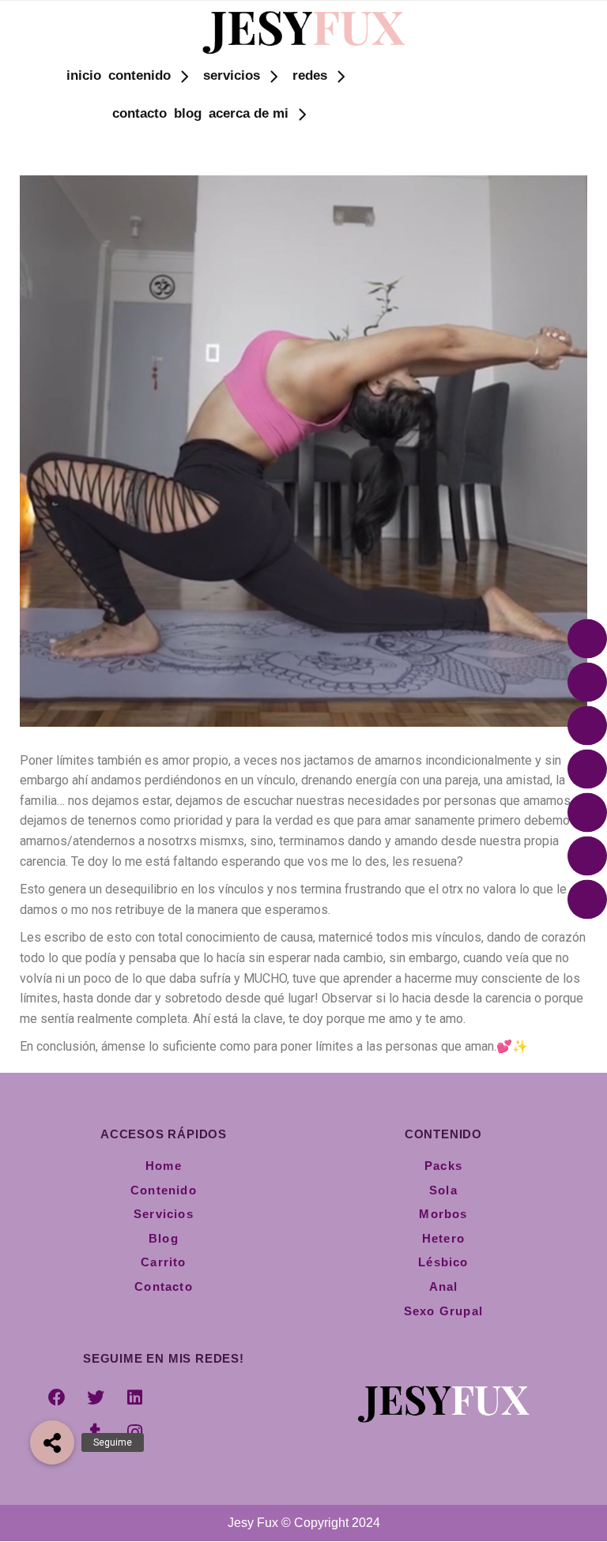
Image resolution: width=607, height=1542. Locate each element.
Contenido (139, 75)
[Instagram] (134, 1432)
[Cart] (448, 112)
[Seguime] (52, 1442)
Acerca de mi (248, 113)
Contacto (139, 113)
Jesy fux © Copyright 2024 (304, 1522)
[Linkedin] (134, 1397)
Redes (309, 75)
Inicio (83, 75)
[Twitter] (95, 1397)
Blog (188, 113)
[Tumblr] (95, 1432)
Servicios (231, 75)
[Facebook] (57, 1397)
